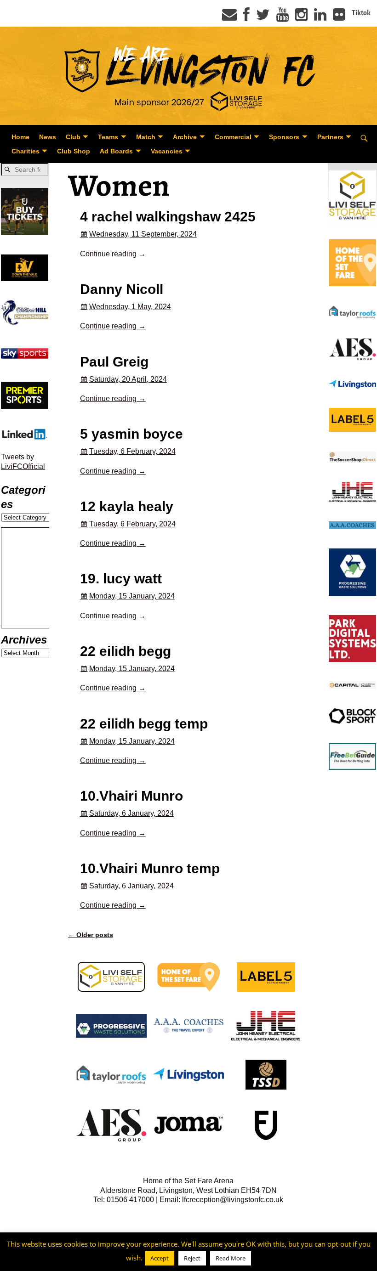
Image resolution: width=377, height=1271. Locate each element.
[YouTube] (282, 17)
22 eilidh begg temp (144, 723)
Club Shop (73, 151)
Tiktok (361, 13)
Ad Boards (116, 151)
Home (20, 137)
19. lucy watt (121, 578)
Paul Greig (114, 361)
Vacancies (167, 151)
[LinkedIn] (320, 17)
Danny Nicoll (121, 289)
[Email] (229, 17)
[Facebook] (246, 17)
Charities (25, 151)
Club (73, 137)
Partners (330, 137)
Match (145, 137)
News (47, 137)
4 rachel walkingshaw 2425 (168, 216)
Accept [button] (159, 1258)
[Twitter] (263, 17)
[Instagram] (301, 17)
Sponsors (284, 137)
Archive (185, 137)
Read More (231, 1258)
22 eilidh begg (125, 651)
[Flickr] (339, 17)
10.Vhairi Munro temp (150, 868)
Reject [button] (192, 1258)
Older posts (90, 934)
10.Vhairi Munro (131, 795)
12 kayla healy (126, 506)
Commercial (233, 137)
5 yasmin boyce (131, 433)
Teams (108, 137)
